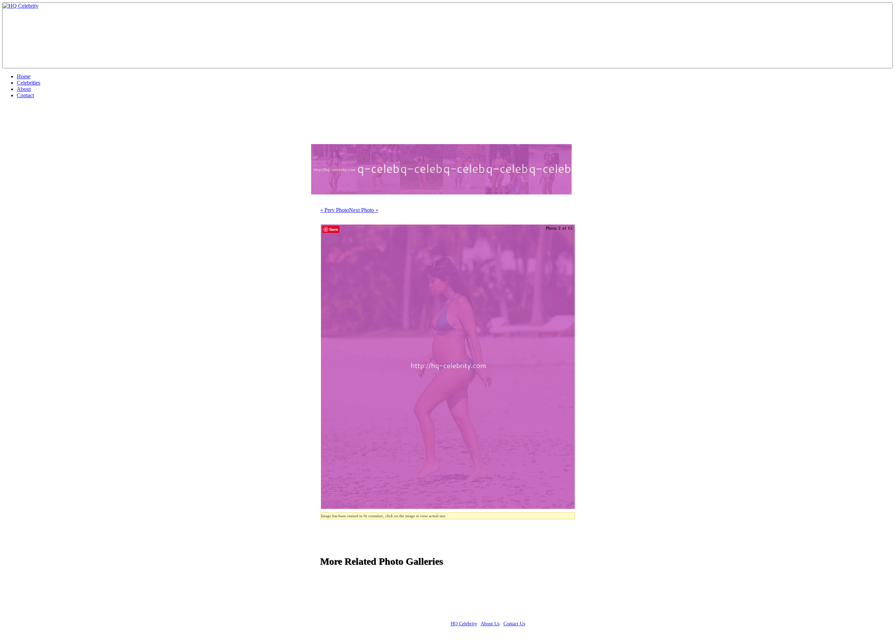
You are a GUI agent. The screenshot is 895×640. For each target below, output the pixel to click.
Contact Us (514, 623)
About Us (490, 623)
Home (23, 76)
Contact (25, 95)
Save (333, 229)
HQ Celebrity (464, 623)
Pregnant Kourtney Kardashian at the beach (109, 124)
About (24, 89)
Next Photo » (363, 210)
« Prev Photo (334, 210)
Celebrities (28, 83)
